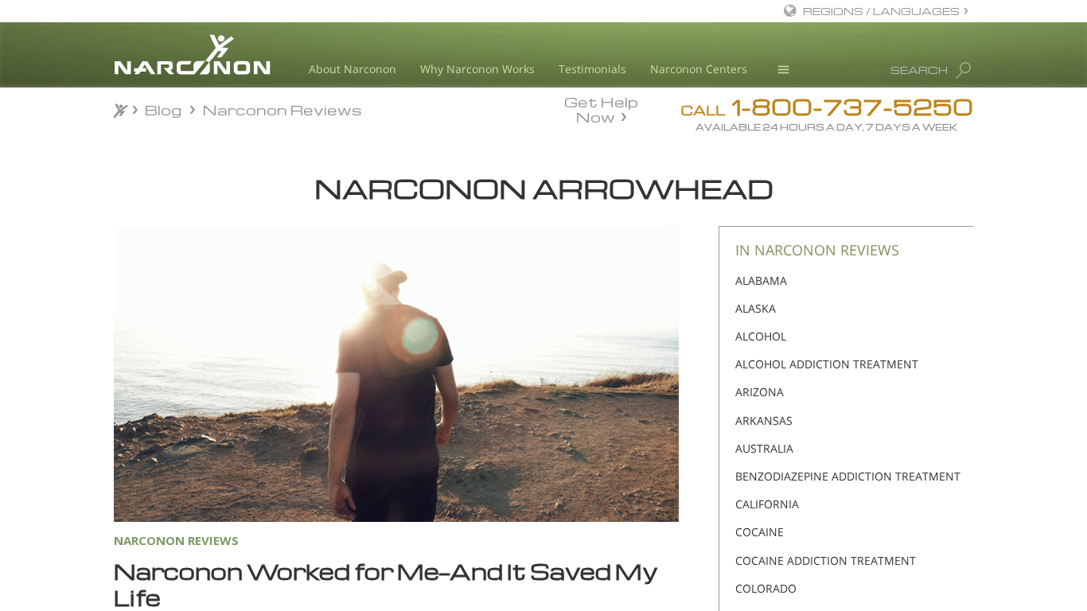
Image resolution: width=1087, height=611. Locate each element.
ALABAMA (761, 280)
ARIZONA (759, 391)
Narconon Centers (698, 68)
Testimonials (592, 68)
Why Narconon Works (477, 68)
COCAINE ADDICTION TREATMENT (825, 560)
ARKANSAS (764, 420)
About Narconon (352, 68)
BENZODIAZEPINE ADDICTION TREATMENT (847, 476)
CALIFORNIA (767, 504)
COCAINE (759, 531)
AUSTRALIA (764, 448)
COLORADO (766, 588)
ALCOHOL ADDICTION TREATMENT (826, 364)
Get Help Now (601, 108)
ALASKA (755, 308)
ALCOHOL (760, 336)
